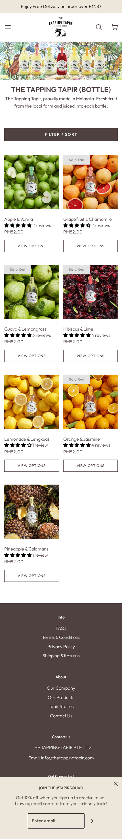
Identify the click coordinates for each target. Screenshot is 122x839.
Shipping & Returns (61, 655)
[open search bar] (98, 27)
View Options (31, 246)
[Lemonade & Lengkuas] (31, 402)
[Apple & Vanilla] (31, 182)
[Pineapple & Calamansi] (31, 511)
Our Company (61, 688)
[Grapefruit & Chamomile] (90, 182)
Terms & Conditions (61, 637)
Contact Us (61, 715)
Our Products (61, 697)
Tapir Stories (61, 706)
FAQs (61, 628)
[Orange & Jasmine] (90, 402)
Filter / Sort (61, 134)
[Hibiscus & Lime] (90, 292)
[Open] (8, 27)
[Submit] (92, 821)
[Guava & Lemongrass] (31, 292)
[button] (18, 225)
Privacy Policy (61, 646)
